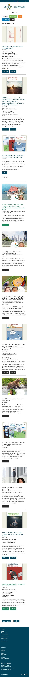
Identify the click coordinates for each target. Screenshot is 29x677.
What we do (3, 655)
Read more (5, 71)
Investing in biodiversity (6, 666)
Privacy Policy (4, 641)
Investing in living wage (6, 669)
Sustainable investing (5, 665)
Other (12, 19)
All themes (5, 16)
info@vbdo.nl (4, 638)
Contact (3, 657)
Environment (13, 16)
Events (2, 651)
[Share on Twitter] (5, 177)
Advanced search (5, 658)
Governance (6, 19)
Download (13, 71)
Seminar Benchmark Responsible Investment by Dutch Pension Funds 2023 (13, 444)
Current (3, 650)
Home (2, 649)
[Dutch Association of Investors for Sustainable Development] (14, 9)
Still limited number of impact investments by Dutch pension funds (12, 534)
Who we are (4, 654)
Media (2, 653)
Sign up (4, 172)
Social (20, 16)
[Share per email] (6, 177)
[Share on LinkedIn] (3, 177)
